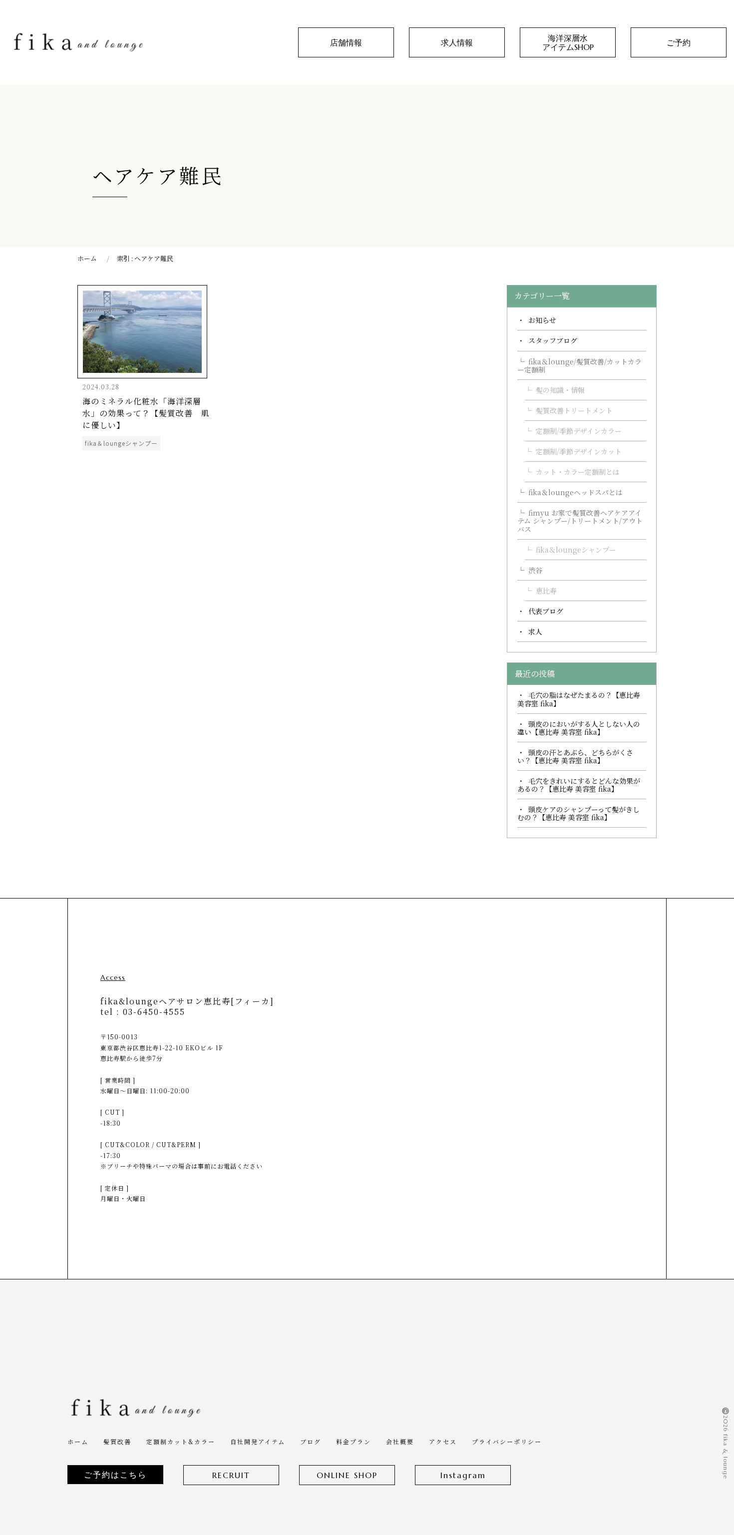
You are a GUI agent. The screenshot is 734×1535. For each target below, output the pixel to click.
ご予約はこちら (115, 1475)
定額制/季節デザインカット (579, 451)
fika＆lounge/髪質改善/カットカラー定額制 (579, 365)
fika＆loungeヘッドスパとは (575, 492)
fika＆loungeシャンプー (576, 550)
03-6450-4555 (154, 1011)
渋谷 (535, 570)
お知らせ (542, 320)
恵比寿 (546, 591)
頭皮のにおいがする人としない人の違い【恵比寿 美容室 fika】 (578, 728)
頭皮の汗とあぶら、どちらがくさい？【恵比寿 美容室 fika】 (575, 756)
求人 (535, 631)
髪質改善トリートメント (574, 410)
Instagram (463, 1475)
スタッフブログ (552, 340)
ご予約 (679, 42)
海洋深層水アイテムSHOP (568, 42)
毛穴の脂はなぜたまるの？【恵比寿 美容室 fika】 (578, 699)
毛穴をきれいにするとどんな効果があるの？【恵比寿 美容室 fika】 (578, 785)
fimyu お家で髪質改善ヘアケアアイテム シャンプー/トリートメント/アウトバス (580, 521)
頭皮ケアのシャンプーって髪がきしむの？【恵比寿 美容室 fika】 (578, 813)
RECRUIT (231, 1475)
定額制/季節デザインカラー (579, 431)
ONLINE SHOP (347, 1475)
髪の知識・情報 (560, 390)
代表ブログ (545, 611)
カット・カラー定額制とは (578, 472)
